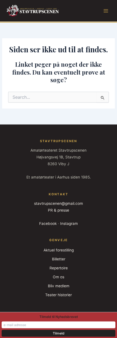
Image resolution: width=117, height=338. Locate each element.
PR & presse (58, 210)
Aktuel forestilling (59, 250)
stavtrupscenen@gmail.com (58, 203)
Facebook (48, 223)
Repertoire (59, 268)
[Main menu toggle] (106, 11)
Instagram (69, 223)
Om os (58, 277)
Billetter (58, 259)
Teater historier (58, 295)
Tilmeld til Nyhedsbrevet (58, 317)
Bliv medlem (58, 286)
